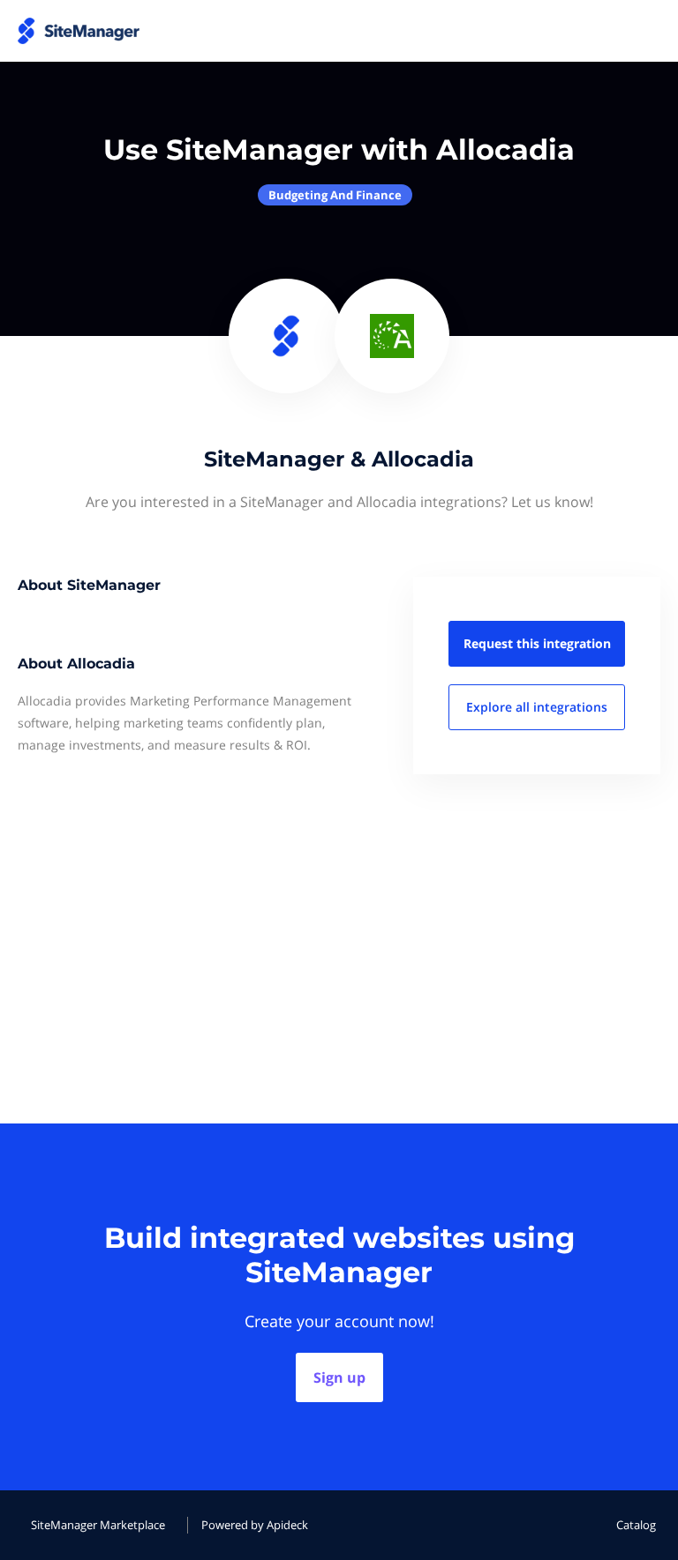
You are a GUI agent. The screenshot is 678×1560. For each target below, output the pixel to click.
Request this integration (537, 643)
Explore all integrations (536, 706)
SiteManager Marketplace (98, 1525)
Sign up (339, 1377)
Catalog (636, 1525)
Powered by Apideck (254, 1525)
